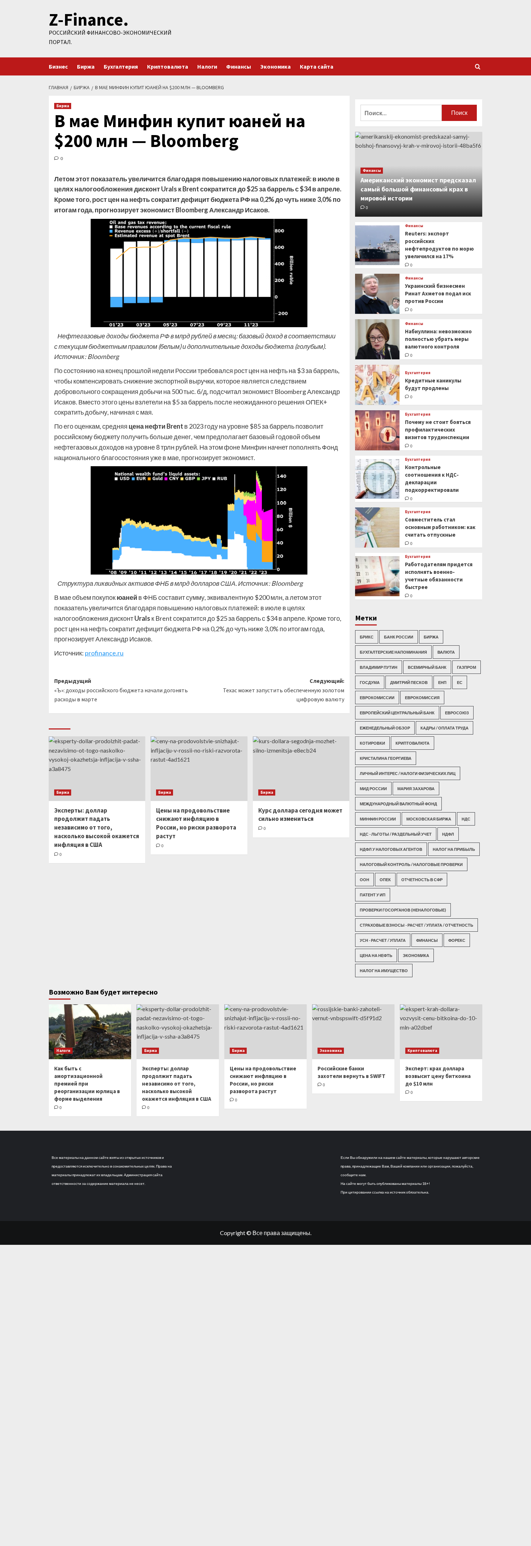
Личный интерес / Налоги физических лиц (408, 773)
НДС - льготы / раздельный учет (396, 834)
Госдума (370, 682)
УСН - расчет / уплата (383, 940)
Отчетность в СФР (421, 879)
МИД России (373, 788)
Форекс (456, 940)
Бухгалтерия (121, 66)
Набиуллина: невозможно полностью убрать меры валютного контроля (438, 339)
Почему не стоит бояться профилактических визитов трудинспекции (438, 430)
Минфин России (378, 819)
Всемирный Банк (427, 667)
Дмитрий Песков (409, 682)
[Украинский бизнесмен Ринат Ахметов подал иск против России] (377, 294)
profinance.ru (104, 653)
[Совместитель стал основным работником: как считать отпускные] (377, 527)
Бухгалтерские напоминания (393, 652)
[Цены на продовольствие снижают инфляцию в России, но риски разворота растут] (199, 768)
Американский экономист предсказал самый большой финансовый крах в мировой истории (418, 189)
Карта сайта (316, 66)
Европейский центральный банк (397, 712)
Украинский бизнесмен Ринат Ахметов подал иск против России (438, 293)
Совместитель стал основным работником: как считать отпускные (440, 527)
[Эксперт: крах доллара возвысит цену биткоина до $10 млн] (441, 1031)
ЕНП (442, 682)
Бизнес (58, 66)
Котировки (372, 743)
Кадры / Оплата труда (444, 728)
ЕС (459, 682)
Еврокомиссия (422, 697)
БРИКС (367, 637)
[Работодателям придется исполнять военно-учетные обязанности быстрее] (377, 576)
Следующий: (283, 690)
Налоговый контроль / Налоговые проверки (411, 864)
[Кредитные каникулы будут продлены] (377, 385)
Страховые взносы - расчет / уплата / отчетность (416, 925)
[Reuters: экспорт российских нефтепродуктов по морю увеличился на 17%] (377, 245)
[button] (477, 66)
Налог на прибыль (454, 849)
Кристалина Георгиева (385, 758)
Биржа (86, 66)
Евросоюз (457, 712)
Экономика (275, 66)
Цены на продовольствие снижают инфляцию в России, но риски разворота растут (196, 823)
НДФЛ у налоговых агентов (391, 849)
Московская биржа (428, 819)
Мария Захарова (416, 788)
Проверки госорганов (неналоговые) (403, 910)
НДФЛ (448, 834)
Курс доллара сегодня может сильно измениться (300, 814)
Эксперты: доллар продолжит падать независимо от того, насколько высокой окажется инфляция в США (96, 827)
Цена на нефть (376, 955)
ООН (364, 879)
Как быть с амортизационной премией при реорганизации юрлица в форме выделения (87, 1083)
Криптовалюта (167, 66)
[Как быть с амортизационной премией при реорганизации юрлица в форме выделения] (90, 1031)
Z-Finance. (89, 19)
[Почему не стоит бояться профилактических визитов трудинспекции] (377, 430)
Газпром (466, 667)
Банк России (398, 637)
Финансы (238, 66)
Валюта (446, 652)
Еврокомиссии (377, 697)
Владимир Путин (378, 667)
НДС (466, 819)
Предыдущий (121, 690)
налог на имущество (384, 970)
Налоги (207, 66)
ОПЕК (385, 879)
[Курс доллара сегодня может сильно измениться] (301, 768)
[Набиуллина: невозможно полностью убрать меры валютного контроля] (377, 339)
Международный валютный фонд (398, 803)
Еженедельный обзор (385, 728)
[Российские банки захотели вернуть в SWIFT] (353, 1031)
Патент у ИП (372, 894)
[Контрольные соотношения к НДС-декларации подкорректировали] (377, 479)
